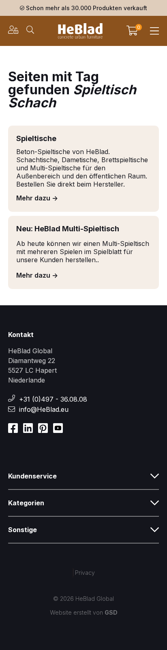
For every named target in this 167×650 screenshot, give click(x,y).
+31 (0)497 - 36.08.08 (53, 399)
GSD (111, 612)
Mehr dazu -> (37, 198)
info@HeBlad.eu (44, 409)
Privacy (85, 572)
